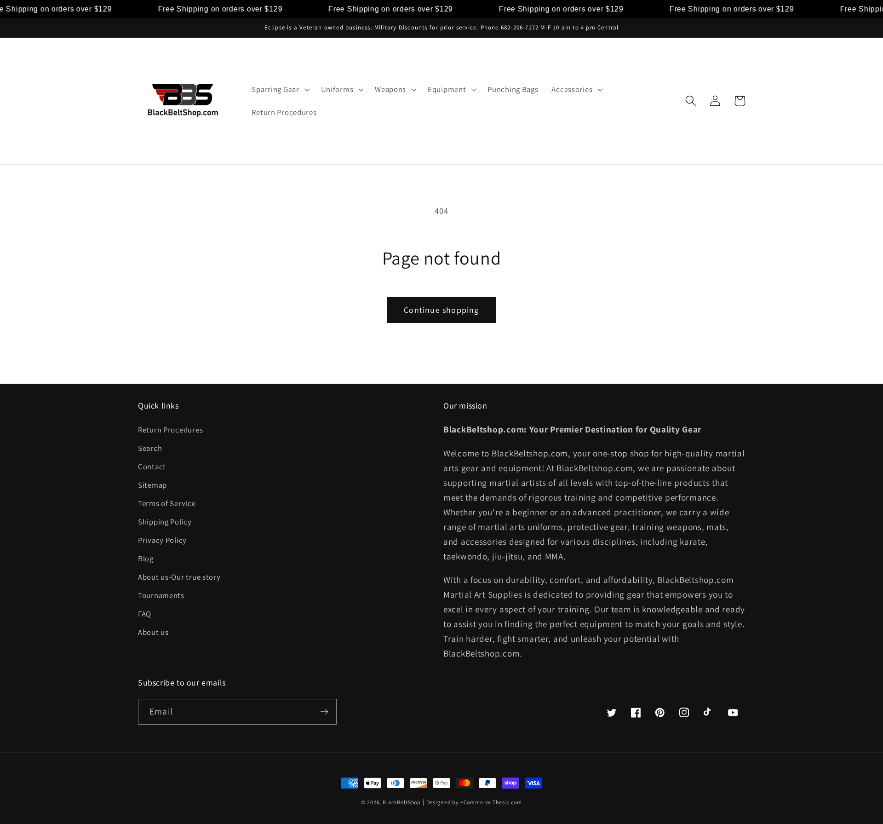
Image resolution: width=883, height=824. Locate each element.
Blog (146, 558)
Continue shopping (441, 310)
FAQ (144, 614)
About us (153, 632)
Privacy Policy (162, 540)
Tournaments (161, 595)
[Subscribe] (324, 712)
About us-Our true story (179, 577)
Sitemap (152, 485)
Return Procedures (170, 430)
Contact (152, 466)
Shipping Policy (165, 522)
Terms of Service (167, 503)
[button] (279, 89)
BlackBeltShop (402, 802)
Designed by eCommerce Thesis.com (474, 802)
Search (150, 448)
